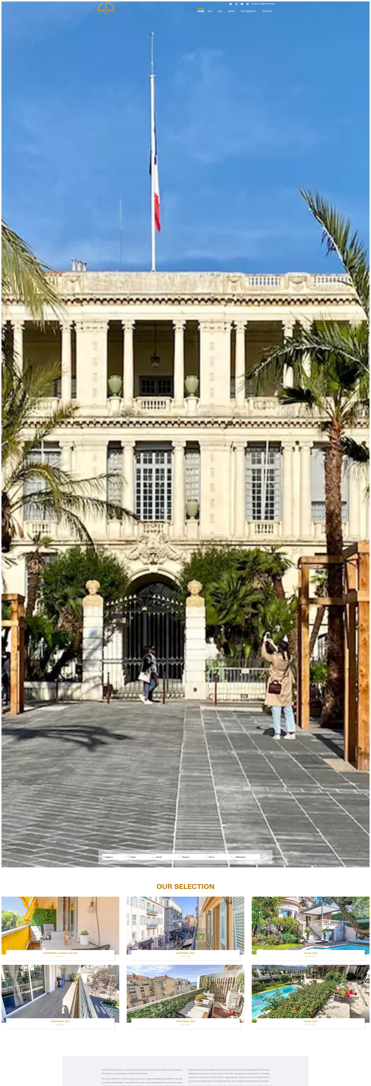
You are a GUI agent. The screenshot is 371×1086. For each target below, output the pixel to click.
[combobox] (115, 857)
